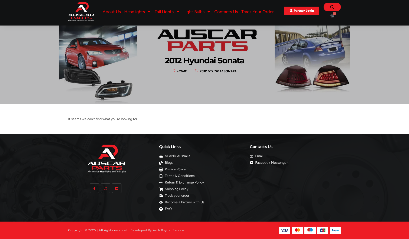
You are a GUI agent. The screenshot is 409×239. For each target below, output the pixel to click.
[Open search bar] (332, 7)
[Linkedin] (116, 188)
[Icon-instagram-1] (105, 188)
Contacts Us (226, 11)
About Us (112, 11)
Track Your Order (257, 11)
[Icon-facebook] (94, 188)
